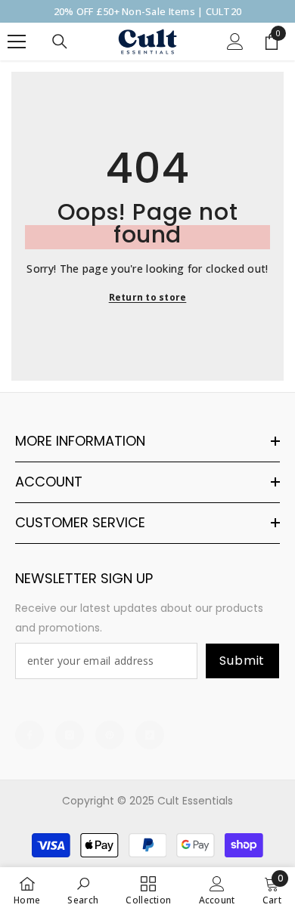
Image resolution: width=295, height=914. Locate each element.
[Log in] (235, 41)
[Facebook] (29, 735)
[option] (147, 11)
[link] (83, 890)
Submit (242, 660)
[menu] (17, 41)
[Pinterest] (109, 735)
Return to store (148, 297)
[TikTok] (149, 735)
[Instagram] (69, 735)
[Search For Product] (60, 41)
